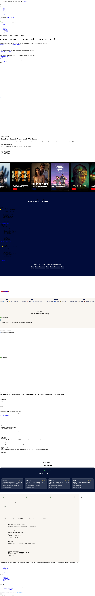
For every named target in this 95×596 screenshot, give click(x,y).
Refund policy (5, 578)
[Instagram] (1, 3)
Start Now (25, 1)
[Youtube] (2, 3)
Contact (4, 581)
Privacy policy (5, 577)
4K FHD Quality (3, 61)
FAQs (4, 572)
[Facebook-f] (0, 3)
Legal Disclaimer (20, 592)
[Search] (13, 595)
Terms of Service (6, 579)
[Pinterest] (3, 3)
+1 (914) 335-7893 (10, 17)
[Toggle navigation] (0, 6)
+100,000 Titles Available (5, 56)
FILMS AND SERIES (3, 53)
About (4, 580)
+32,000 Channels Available (6, 51)
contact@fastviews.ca (8, 588)
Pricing (4, 567)
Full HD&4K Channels (3, 47)
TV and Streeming (2, 58)
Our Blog (4, 571)
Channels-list (5, 568)
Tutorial (4, 569)
